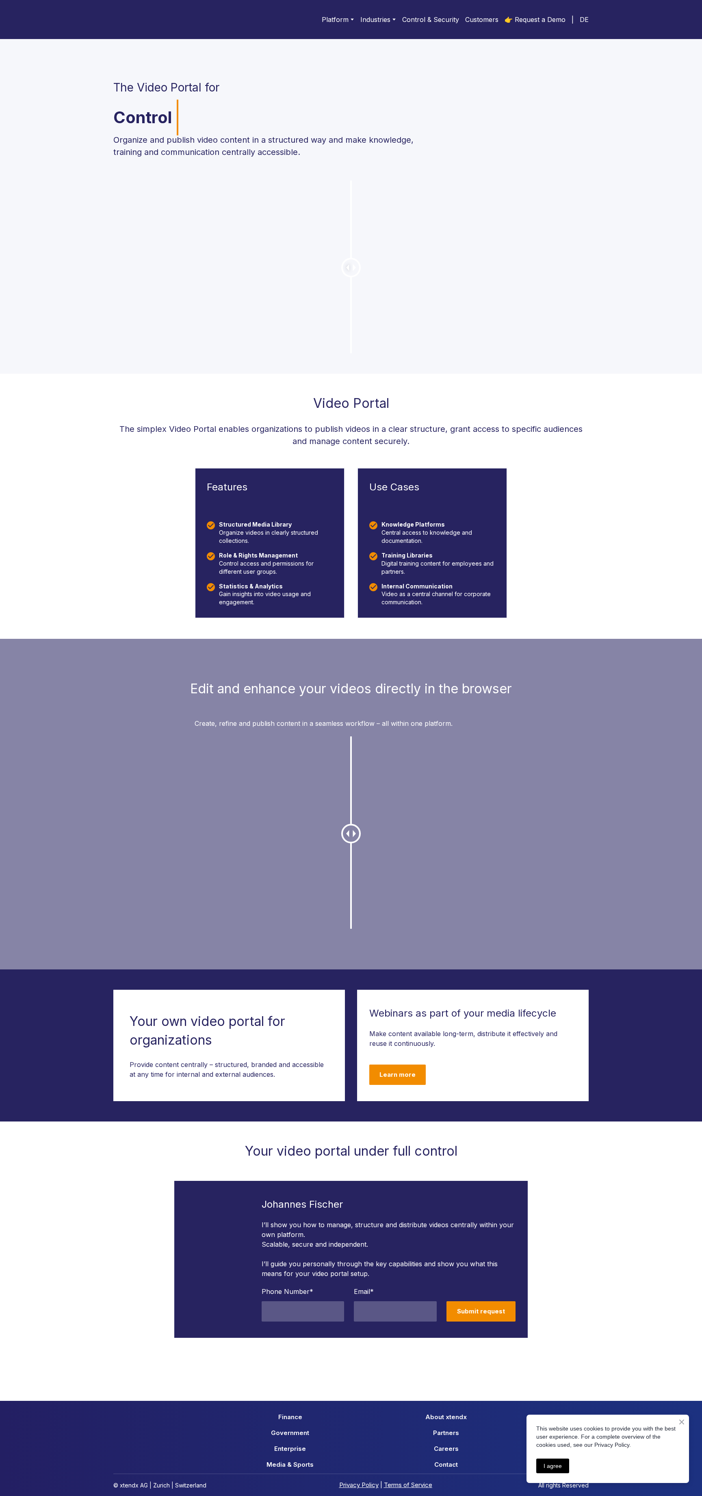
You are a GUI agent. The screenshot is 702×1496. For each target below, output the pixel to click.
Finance (290, 1417)
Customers (481, 19)
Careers (446, 1448)
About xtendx (446, 1417)
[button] (397, 1075)
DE (584, 19)
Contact (446, 1464)
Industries (375, 19)
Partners (446, 1433)
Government (290, 1433)
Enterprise (290, 1448)
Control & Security (430, 19)
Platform (335, 19)
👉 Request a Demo (535, 19)
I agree (553, 1466)
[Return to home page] (145, 19)
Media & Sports (290, 1464)
